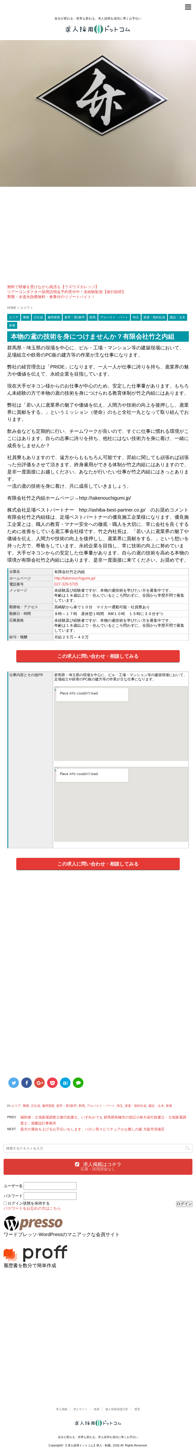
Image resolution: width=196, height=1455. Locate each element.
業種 (26, 1106)
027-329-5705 (66, 584)
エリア (16, 1106)
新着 (169, 1106)
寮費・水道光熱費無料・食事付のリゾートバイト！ (51, 297)
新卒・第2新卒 (66, 1106)
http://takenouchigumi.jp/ (74, 578)
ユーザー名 (13, 1186)
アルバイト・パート (101, 1106)
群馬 (82, 1106)
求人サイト (80, 1409)
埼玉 (120, 1106)
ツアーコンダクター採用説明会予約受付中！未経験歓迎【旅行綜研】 (66, 292)
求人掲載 (61, 1409)
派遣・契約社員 (136, 1106)
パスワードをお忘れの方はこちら (32, 1208)
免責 (96, 1409)
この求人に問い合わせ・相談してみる (98, 656)
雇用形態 (48, 1106)
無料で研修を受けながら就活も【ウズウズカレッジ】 (53, 287)
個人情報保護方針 (116, 1409)
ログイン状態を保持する (29, 1203)
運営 (137, 1409)
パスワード (13, 1196)
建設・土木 (156, 1106)
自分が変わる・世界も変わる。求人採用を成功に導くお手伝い (98, 1437)
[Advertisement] (98, 239)
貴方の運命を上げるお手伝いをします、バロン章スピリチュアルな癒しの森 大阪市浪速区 (92, 1129)
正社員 (35, 1106)
